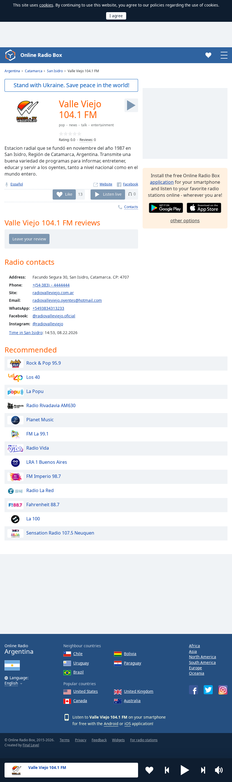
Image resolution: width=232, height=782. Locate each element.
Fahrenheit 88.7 (42, 505)
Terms (65, 740)
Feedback (99, 740)
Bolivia (130, 653)
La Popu (35, 391)
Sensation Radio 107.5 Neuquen (60, 533)
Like (68, 193)
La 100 (33, 519)
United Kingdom (138, 691)
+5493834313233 (48, 308)
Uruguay (81, 663)
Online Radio (19, 649)
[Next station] (203, 770)
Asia (193, 651)
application (162, 182)
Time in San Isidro (25, 332)
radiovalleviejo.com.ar (53, 292)
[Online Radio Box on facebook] (193, 689)
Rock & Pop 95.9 (43, 363)
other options (185, 220)
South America (202, 662)
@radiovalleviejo (48, 323)
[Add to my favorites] (149, 770)
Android (111, 723)
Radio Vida (37, 448)
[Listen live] (131, 105)
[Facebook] (127, 184)
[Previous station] (167, 770)
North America (202, 656)
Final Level (31, 745)
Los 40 (33, 377)
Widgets (118, 740)
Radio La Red (40, 491)
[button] (185, 770)
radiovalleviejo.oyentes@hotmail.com (67, 300)
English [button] (11, 683)
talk (84, 125)
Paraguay (132, 663)
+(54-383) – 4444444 (51, 285)
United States (85, 691)
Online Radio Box (41, 55)
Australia (132, 700)
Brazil (78, 672)
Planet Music (40, 420)
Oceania (196, 673)
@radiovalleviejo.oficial (54, 316)
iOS (127, 723)
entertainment (102, 125)
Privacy (80, 740)
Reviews (86, 139)
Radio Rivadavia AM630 (51, 406)
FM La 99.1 (37, 434)
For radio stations (144, 740)
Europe (195, 667)
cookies (46, 5)
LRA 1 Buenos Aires (46, 462)
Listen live (112, 193)
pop (62, 125)
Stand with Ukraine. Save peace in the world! (71, 85)
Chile (78, 653)
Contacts (131, 206)
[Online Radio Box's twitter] (208, 689)
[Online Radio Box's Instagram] (222, 690)
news (73, 125)
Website (106, 184)
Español (16, 184)
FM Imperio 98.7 (43, 476)
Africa (194, 645)
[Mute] (220, 770)
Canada (80, 700)
